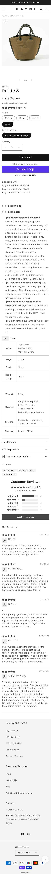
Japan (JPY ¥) (24, 852)
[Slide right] (32, 80)
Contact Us (11, 780)
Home (4, 16)
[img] (8, 535)
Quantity (6, 142)
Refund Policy (13, 749)
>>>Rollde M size (11, 205)
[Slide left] (19, 80)
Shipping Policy (13, 743)
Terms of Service (14, 756)
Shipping (5, 103)
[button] (3, 9)
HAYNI (28, 873)
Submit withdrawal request (19, 793)
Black (22, 118)
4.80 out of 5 (33, 487)
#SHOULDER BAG (26, 470)
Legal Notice (12, 730)
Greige (8, 118)
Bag (11, 16)
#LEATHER (9, 470)
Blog (8, 786)
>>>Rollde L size (11, 211)
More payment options (25, 175)
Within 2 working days (16, 135)
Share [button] (8, 464)
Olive (7, 124)
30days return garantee (25, 164)
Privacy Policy (13, 737)
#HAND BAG (9, 474)
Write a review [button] (25, 517)
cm (5, 338)
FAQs (8, 774)
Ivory (35, 118)
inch (13, 338)
